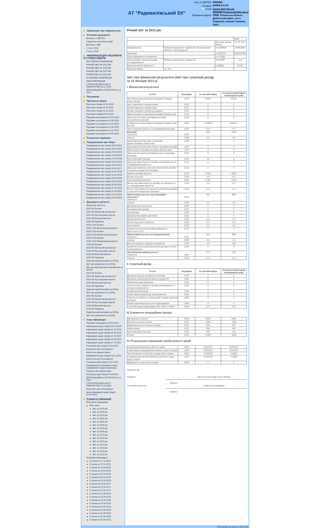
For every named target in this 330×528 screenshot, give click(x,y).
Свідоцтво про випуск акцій (99, 41)
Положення (93, 96)
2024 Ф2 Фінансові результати (101, 276)
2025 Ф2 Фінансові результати (101, 299)
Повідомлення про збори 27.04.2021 (104, 188)
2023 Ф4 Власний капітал (98, 254)
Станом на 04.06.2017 (100, 484)
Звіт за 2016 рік (99, 438)
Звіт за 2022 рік (99, 418)
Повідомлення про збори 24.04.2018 (104, 171)
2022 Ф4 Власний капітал (98, 218)
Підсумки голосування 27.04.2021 (102, 124)
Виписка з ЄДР (93, 45)
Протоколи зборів (97, 101)
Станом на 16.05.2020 (100, 467)
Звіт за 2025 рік (99, 409)
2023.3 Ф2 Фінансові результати (102, 241)
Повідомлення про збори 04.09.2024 (104, 198)
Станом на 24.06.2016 (100, 497)
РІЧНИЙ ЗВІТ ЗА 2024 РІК (98, 71)
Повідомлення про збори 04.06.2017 (104, 168)
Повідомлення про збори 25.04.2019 (104, 178)
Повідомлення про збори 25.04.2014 (104, 152)
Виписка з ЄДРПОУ (95, 38)
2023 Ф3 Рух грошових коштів (100, 251)
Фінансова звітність (95, 205)
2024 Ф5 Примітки (95, 286)
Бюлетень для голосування (99, 349)
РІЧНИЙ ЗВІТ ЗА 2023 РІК (98, 68)
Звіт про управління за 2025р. (101, 315)
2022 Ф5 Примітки (95, 221)
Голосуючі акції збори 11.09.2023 (102, 346)
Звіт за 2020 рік (99, 425)
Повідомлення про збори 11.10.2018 (104, 175)
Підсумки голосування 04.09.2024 (102, 133)
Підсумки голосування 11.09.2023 (102, 127)
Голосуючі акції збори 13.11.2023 (102, 362)
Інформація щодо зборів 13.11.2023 (103, 355)
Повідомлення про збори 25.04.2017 (104, 165)
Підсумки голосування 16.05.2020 (102, 120)
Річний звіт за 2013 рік (144, 30)
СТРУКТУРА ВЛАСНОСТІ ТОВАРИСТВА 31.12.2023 (98, 384)
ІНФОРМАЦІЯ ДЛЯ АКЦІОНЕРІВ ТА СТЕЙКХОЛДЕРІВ (102, 56)
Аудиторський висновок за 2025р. (102, 312)
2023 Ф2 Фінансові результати (101, 248)
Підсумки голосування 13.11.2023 (102, 130)
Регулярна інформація (97, 402)
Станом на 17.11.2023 (100, 461)
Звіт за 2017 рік (99, 435)
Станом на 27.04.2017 (100, 487)
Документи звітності (98, 202)
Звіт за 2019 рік (99, 428)
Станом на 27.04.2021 (100, 464)
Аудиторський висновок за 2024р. (102, 289)
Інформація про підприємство (104, 30)
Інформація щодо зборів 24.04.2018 (103, 326)
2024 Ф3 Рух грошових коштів (100, 279)
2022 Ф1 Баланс (94, 208)
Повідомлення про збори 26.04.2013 (104, 149)
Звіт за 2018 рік (99, 431)
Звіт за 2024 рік (99, 412)
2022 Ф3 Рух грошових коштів (100, 215)
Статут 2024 (92, 51)
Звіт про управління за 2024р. (101, 292)
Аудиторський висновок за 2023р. (102, 261)
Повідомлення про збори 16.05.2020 (104, 185)
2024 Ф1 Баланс (94, 273)
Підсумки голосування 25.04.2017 (102, 323)
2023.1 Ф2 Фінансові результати (102, 228)
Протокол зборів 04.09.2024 (100, 114)
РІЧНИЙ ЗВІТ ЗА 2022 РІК (98, 65)
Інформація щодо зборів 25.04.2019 (103, 333)
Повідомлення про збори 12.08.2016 (104, 162)
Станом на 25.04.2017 (100, 490)
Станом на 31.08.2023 (100, 510)
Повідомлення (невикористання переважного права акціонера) (102, 366)
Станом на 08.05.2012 (100, 520)
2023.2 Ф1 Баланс (95, 231)
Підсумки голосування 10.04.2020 (102, 117)
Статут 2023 (92, 48)
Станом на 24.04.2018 (100, 480)
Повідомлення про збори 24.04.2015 (104, 155)
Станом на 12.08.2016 (100, 493)
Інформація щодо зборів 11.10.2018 (103, 329)
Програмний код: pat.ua (227, 527)
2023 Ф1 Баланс (94, 244)
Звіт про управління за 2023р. (101, 264)
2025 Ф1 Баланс (94, 296)
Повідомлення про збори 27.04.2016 (104, 158)
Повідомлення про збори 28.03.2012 (104, 145)
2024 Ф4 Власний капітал (98, 283)
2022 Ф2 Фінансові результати (101, 212)
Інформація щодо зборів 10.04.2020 (103, 336)
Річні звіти (94, 405)
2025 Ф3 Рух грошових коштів (100, 302)
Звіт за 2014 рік (99, 444)
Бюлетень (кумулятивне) (98, 352)
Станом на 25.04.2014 (100, 503)
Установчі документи (98, 35)
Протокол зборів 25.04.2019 (100, 104)
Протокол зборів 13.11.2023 (99, 111)
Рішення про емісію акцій (98, 371)
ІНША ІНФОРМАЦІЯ (95, 81)
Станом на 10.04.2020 (100, 471)
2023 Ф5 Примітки (95, 257)
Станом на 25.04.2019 (100, 477)
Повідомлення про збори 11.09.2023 (104, 191)
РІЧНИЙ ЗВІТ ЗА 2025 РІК (98, 74)
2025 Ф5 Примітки (95, 309)
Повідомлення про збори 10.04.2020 (104, 181)
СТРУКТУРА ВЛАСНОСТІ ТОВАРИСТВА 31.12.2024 (98, 85)
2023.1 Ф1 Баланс (95, 225)
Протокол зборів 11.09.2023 (99, 107)
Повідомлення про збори (101, 142)
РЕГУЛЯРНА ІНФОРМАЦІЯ (99, 61)
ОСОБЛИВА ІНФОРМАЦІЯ (99, 78)
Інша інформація (96, 319)
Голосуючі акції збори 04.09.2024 (102, 374)
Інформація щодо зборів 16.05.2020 (103, 339)
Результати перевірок (99, 138)
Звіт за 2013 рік (99, 448)
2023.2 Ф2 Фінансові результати (102, 235)
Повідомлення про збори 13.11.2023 (104, 194)
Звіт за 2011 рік (99, 454)
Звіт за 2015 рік (99, 441)
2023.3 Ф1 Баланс (95, 238)
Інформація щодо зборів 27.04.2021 (103, 342)
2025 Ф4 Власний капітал (98, 305)
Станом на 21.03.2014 (100, 506)
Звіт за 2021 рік (99, 422)
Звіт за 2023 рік (99, 415)
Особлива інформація (97, 458)
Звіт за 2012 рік (99, 451)
